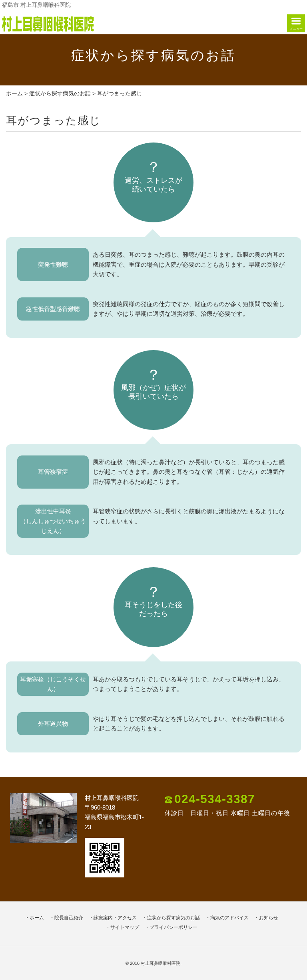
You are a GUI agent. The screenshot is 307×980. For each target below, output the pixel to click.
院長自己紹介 (68, 918)
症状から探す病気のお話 (60, 94)
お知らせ (268, 918)
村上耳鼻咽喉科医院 (160, 963)
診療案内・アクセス (115, 918)
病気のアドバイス (229, 918)
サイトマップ (124, 927)
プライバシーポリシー (173, 927)
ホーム (14, 94)
